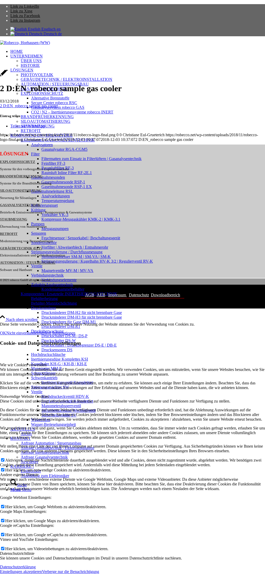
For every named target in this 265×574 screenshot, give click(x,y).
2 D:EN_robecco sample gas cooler (29, 106)
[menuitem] (137, 51)
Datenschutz (139, 295)
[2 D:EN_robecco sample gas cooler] (3, 76)
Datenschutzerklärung (18, 567)
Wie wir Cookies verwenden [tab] (23, 365)
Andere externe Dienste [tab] (19, 474)
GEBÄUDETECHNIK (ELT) (21, 248)
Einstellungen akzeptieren (21, 571)
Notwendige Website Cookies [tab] (24, 396)
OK (3, 333)
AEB (101, 295)
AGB (89, 295)
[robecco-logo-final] (25, 42)
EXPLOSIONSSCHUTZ (17, 162)
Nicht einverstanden (22, 333)
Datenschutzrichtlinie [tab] (17, 553)
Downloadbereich (165, 295)
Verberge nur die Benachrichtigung (70, 571)
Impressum (117, 295)
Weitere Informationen (57, 333)
